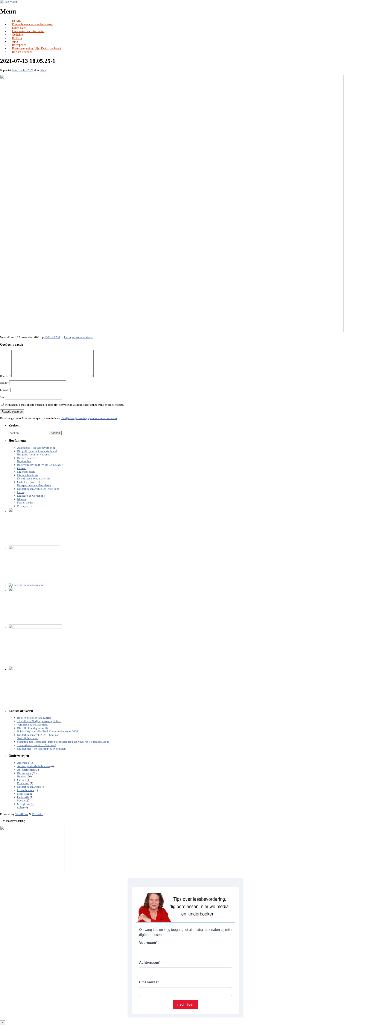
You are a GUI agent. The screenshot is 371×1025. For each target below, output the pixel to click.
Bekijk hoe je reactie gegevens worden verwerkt (89, 418)
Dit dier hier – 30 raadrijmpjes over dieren (41, 748)
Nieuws (21, 499)
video (20, 807)
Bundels (17, 38)
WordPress (21, 814)
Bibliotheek (24, 773)
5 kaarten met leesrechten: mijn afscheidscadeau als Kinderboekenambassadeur (63, 741)
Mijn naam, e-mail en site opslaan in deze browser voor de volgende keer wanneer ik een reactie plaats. (64, 404)
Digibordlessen (26, 471)
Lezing (21, 492)
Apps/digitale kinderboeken (33, 766)
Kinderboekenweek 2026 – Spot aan (38, 734)
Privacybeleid (25, 506)
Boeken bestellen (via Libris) (34, 717)
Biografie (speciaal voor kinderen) (37, 451)
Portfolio (37, 814)
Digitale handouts (27, 475)
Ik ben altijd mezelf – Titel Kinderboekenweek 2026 (47, 731)
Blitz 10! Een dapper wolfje (33, 728)
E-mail (5, 390)
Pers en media (25, 502)
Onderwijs (23, 797)
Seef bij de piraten (27, 738)
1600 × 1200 (52, 337)
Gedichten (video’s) (28, 482)
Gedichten (18, 34)
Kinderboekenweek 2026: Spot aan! (38, 488)
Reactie (5, 376)
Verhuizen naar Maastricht (32, 724)
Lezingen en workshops (78, 337)
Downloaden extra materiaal (33, 478)
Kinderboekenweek (28, 786)
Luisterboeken (25, 790)
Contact (21, 468)
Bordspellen (19, 45)
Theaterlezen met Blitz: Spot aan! (36, 745)
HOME (16, 21)
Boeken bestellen (22, 51)
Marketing (23, 793)
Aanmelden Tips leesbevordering (36, 447)
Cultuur (21, 780)
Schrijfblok (23, 804)
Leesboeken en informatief (28, 31)
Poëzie (21, 800)
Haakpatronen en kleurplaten (34, 485)
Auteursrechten (26, 769)
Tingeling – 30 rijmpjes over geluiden (39, 721)
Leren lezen (19, 27)
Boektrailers (24, 461)
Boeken (21, 776)
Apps (15, 41)
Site (2, 397)
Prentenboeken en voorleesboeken (32, 24)
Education (23, 783)
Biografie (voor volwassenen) (34, 454)
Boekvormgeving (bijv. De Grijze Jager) (36, 48)
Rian (43, 70)
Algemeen (23, 762)
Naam (4, 382)
